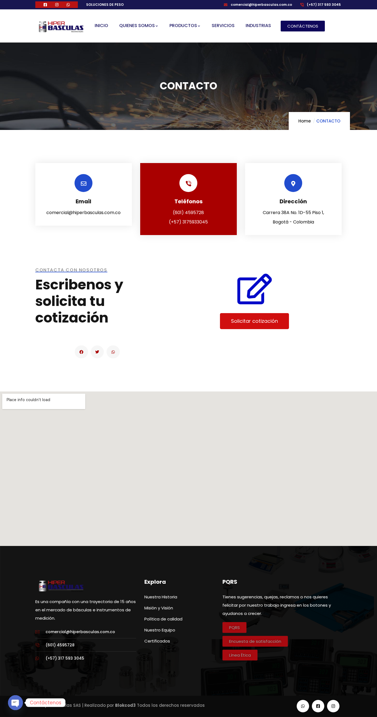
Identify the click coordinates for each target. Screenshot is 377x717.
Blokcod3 (125, 705)
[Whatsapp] (113, 352)
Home (304, 121)
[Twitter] (97, 352)
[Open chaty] (15, 702)
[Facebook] (81, 352)
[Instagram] (333, 706)
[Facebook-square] (318, 706)
